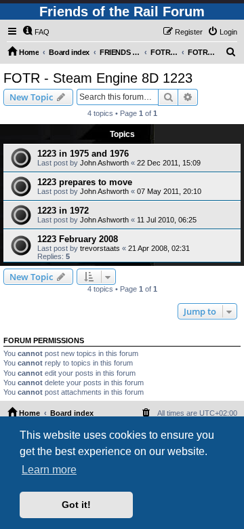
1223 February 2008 (77, 239)
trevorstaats (100, 248)
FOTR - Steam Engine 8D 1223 (97, 78)
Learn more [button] (49, 469)
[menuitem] (35, 32)
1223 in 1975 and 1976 (83, 154)
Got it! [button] (76, 504)
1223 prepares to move (84, 182)
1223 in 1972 (63, 210)
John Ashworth (104, 163)
